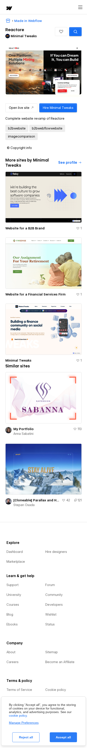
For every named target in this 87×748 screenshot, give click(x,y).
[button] (61, 31)
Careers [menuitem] (12, 662)
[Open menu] (80, 7)
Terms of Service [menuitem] (19, 690)
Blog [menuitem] (9, 614)
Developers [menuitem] (54, 604)
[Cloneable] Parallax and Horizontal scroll (36, 500)
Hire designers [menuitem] (56, 552)
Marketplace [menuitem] (15, 561)
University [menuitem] (13, 595)
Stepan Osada (24, 505)
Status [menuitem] (50, 624)
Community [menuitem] (54, 595)
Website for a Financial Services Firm (35, 294)
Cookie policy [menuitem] (55, 690)
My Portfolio (23, 429)
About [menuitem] (10, 652)
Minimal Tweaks (18, 360)
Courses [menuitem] (12, 604)
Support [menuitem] (12, 585)
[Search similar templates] (75, 31)
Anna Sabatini (23, 433)
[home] (8, 9)
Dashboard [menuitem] (14, 552)
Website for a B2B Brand (25, 228)
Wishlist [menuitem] (50, 614)
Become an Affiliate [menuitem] (60, 662)
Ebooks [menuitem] (12, 624)
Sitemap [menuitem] (51, 652)
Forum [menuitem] (50, 585)
